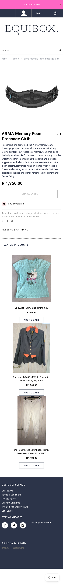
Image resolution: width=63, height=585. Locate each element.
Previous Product (57, 134)
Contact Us (7, 491)
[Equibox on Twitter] (14, 525)
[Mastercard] (18, 547)
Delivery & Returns (11, 503)
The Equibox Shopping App (15, 507)
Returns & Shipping (15, 230)
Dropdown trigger (23, 13)
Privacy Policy (9, 499)
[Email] (3, 221)
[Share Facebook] (7, 221)
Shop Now (34, 4)
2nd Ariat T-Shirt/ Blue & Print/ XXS (31, 308)
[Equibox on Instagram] (23, 525)
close (60, 4)
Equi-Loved (7, 511)
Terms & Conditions (11, 495)
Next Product (60, 134)
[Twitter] (12, 221)
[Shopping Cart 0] (55, 13)
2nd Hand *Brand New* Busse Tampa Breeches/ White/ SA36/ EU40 (32, 452)
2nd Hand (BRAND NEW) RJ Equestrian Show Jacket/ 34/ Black (31, 379)
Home (5, 59)
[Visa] (5, 547)
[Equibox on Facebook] (5, 525)
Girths (16, 59)
